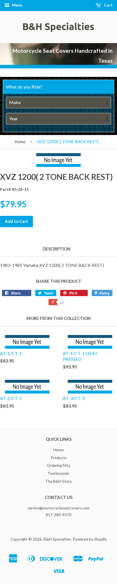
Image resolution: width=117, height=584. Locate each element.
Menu (16, 5)
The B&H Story (58, 481)
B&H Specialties (57, 539)
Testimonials (58, 473)
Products (59, 458)
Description (56, 248)
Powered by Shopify (90, 539)
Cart (108, 5)
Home (20, 141)
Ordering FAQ (58, 465)
